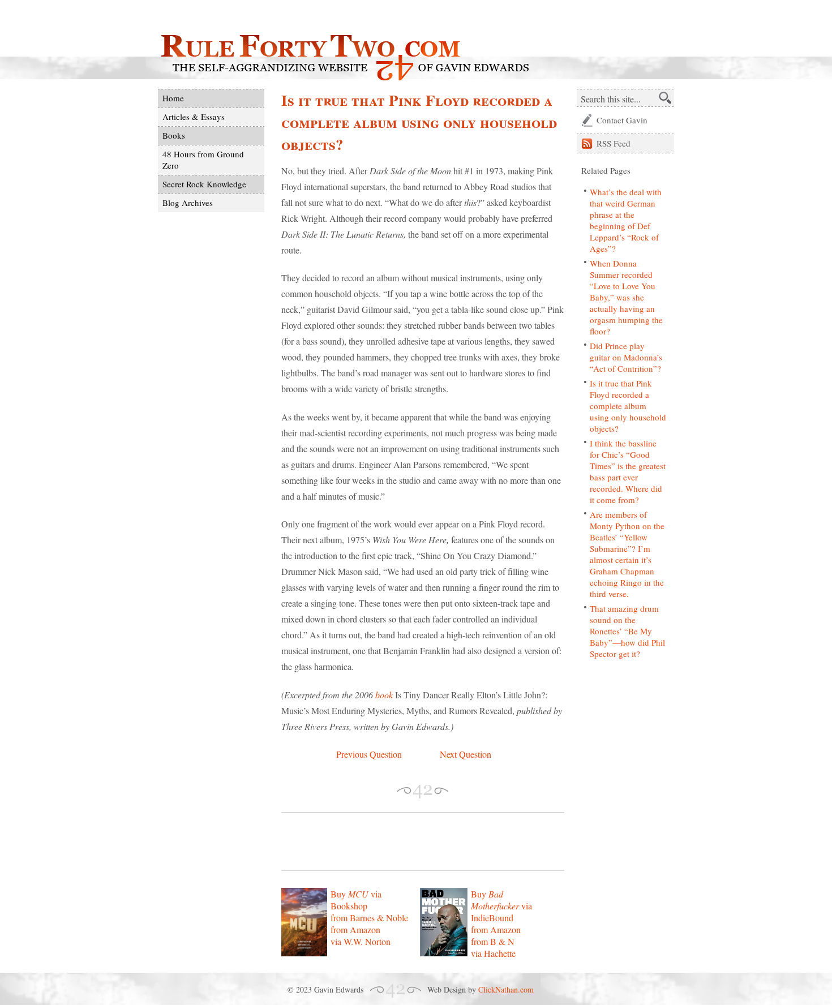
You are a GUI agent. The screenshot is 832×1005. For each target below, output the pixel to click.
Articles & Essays (193, 116)
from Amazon (355, 929)
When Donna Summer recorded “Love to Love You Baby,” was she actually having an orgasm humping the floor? (626, 297)
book (384, 695)
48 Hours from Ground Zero (203, 159)
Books (173, 135)
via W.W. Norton (361, 941)
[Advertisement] (413, 841)
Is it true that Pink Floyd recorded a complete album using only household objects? (628, 405)
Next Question (465, 754)
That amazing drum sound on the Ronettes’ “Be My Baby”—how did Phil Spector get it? (627, 631)
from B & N (492, 941)
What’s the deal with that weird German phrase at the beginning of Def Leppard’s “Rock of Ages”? (626, 220)
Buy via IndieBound (501, 906)
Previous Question (369, 754)
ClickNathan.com (506, 989)
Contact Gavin (622, 120)
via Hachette (493, 953)
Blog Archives (187, 202)
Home (173, 98)
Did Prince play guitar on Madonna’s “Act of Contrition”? (626, 357)
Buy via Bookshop (356, 900)
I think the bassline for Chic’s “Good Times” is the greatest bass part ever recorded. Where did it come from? (628, 471)
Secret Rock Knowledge (204, 184)
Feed (614, 143)
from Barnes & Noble (369, 918)
